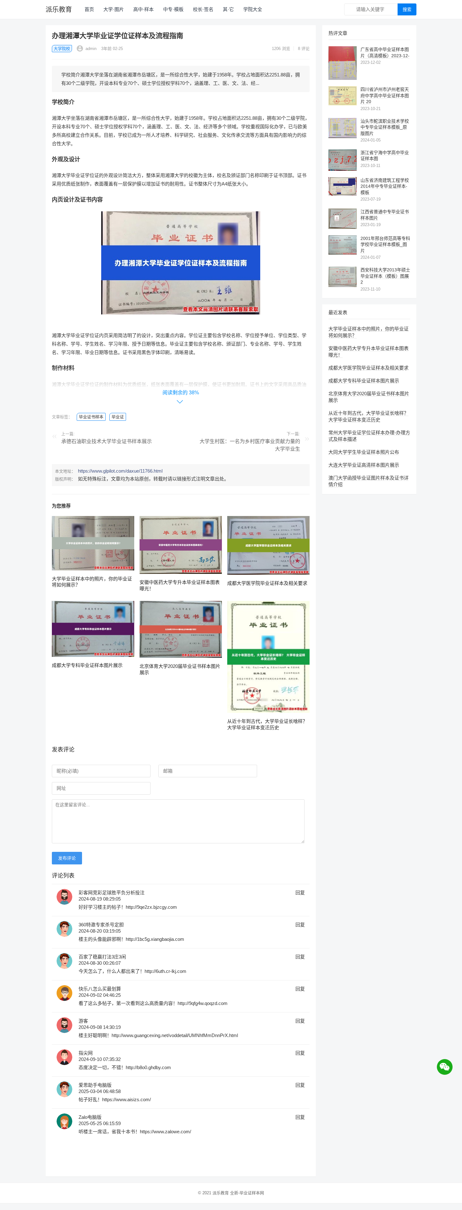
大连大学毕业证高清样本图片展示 (363, 465)
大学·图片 (113, 9)
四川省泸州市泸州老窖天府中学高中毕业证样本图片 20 (384, 95)
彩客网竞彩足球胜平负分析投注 (112, 892)
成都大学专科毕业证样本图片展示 (87, 665)
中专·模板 (173, 9)
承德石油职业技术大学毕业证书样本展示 (106, 441)
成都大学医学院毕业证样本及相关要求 (267, 583)
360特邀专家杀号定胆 (101, 924)
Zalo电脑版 (90, 1117)
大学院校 (62, 48)
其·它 (228, 9)
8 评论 (304, 48)
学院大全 (252, 9)
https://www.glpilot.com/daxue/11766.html (120, 471)
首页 (89, 9)
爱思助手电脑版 (95, 1085)
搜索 (407, 9)
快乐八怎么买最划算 (100, 988)
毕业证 (118, 416)
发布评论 (67, 858)
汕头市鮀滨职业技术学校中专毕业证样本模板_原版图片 (384, 127)
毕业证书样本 (91, 416)
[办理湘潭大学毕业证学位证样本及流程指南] (180, 319)
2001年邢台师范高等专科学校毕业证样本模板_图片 (385, 244)
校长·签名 (203, 9)
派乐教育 (59, 9)
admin (90, 48)
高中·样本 (143, 9)
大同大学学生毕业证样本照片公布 (363, 452)
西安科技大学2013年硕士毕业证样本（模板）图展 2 (385, 276)
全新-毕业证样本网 (247, 1193)
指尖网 (86, 1053)
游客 (83, 1021)
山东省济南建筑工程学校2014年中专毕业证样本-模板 (384, 186)
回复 (300, 892)
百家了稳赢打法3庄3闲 (102, 956)
